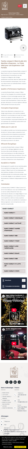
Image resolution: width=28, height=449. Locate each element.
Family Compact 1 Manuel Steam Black (12, 229)
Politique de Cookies (6, 442)
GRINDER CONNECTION (6, 399)
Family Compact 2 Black (7, 17)
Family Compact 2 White (11, 271)
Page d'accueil (4, 14)
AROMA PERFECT (6, 396)
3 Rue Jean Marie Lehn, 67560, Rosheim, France (22, 409)
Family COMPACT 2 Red (11, 258)
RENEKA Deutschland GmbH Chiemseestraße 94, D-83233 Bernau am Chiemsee (15, 431)
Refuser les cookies (7, 446)
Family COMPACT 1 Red (10, 235)
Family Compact (19, 14)
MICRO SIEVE (5, 393)
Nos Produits (12, 14)
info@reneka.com (22, 402)
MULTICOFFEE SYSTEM (6, 405)
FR (19, 6)
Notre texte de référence (18, 442)
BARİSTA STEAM (6, 402)
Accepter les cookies (20, 446)
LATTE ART (5, 394)
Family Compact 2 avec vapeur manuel (11, 247)
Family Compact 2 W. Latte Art (12, 265)
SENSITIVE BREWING (7, 408)
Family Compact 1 (9, 213)
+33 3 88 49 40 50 (22, 396)
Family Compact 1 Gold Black (13, 218)
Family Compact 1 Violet (11, 241)
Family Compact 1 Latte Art (12, 223)
